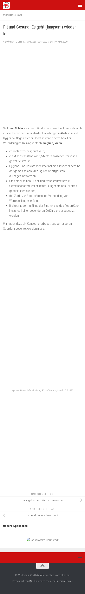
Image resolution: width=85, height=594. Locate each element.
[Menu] (80, 5)
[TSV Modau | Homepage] (7, 5)
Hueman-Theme (64, 581)
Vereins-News (12, 15)
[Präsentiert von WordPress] (30, 581)
